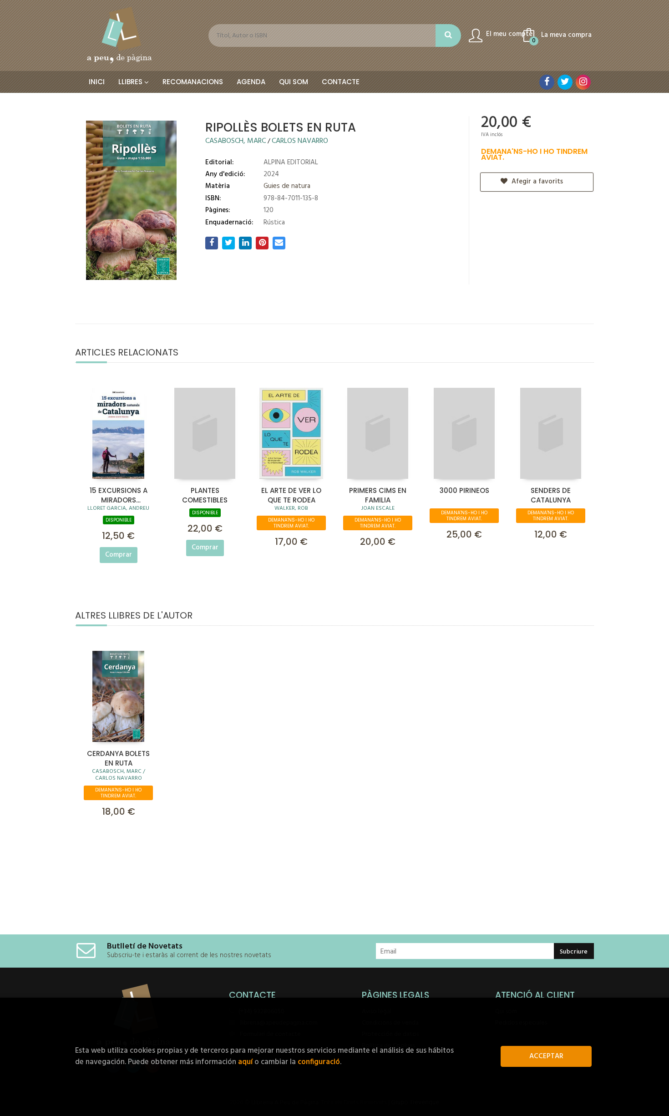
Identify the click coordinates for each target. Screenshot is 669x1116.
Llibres (131, 81)
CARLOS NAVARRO (300, 141)
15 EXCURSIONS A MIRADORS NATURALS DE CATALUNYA (118, 495)
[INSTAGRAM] (583, 82)
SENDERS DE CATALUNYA (551, 495)
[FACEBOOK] (546, 82)
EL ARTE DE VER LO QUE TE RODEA (291, 495)
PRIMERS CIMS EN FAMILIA (377, 495)
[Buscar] (448, 35)
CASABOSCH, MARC (236, 141)
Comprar (118, 554)
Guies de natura (287, 186)
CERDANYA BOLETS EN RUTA (118, 758)
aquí (245, 1062)
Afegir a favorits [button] (536, 181)
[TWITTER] (565, 82)
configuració (319, 1062)
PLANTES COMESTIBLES (205, 495)
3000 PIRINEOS (464, 490)
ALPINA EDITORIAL (291, 162)
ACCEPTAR (546, 1056)
